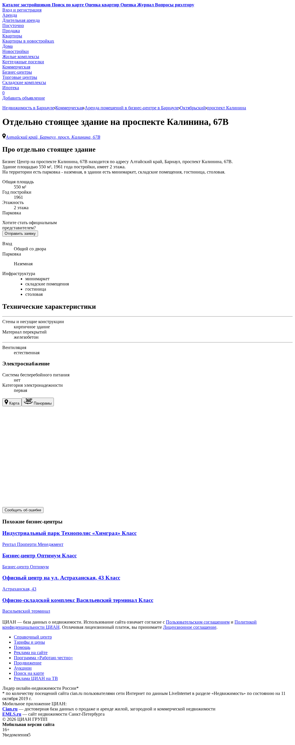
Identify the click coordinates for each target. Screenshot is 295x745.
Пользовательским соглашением (198, 622)
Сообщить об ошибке (23, 510)
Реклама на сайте (31, 652)
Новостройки (15, 51)
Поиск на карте (29, 673)
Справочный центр (33, 637)
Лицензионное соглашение (189, 627)
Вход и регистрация (21, 9)
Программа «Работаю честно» (43, 657)
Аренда (9, 15)
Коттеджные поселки (23, 61)
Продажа (11, 30)
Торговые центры (19, 77)
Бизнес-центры (17, 72)
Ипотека (10, 87)
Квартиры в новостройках (28, 41)
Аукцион (23, 668)
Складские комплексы (24, 82)
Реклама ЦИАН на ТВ (36, 678)
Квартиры (12, 35)
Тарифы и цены (29, 642)
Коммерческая (16, 66)
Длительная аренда (21, 20)
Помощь (22, 647)
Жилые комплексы (20, 56)
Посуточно (13, 25)
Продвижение (27, 662)
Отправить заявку (20, 233)
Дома (7, 46)
